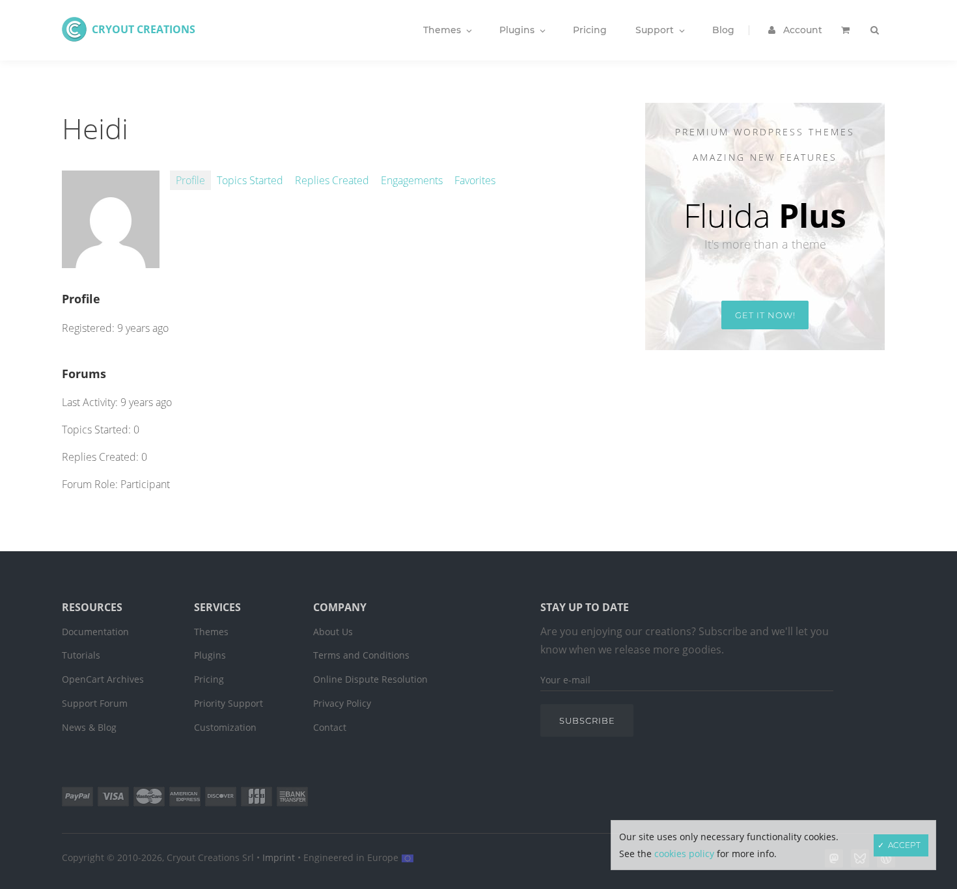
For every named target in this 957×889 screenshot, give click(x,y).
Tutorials (81, 655)
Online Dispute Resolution (370, 679)
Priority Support (228, 703)
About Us (333, 631)
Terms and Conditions (361, 655)
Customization (225, 727)
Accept (904, 845)
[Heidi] (111, 261)
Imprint (278, 857)
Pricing (209, 679)
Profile (190, 180)
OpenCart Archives (103, 679)
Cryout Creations (143, 29)
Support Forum (95, 703)
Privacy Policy (342, 703)
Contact (329, 727)
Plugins (210, 655)
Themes (211, 631)
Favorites (474, 180)
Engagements (412, 180)
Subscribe (587, 720)
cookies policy (684, 853)
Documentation (95, 631)
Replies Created (332, 180)
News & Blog (89, 727)
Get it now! (765, 315)
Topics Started (250, 180)
